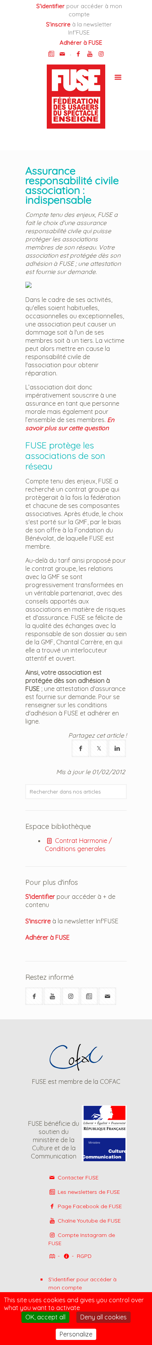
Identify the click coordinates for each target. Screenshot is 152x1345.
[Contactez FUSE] (62, 54)
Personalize (76, 1334)
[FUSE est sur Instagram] (101, 54)
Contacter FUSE (77, 1177)
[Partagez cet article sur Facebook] (80, 748)
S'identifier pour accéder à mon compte (82, 1283)
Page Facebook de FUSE (89, 1206)
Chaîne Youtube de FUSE (88, 1220)
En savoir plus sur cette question (69, 424)
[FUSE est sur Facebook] (78, 54)
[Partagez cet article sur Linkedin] (117, 748)
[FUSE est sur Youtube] (90, 54)
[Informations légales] (66, 1256)
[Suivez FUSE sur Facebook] (34, 996)
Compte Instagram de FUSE (81, 1239)
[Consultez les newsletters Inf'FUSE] (89, 996)
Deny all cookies (103, 1317)
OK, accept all (45, 1317)
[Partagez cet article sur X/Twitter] (99, 748)
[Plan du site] (51, 1256)
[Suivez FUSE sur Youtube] (52, 996)
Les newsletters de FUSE (88, 1191)
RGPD (84, 1256)
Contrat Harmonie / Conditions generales (78, 845)
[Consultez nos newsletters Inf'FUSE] (51, 54)
